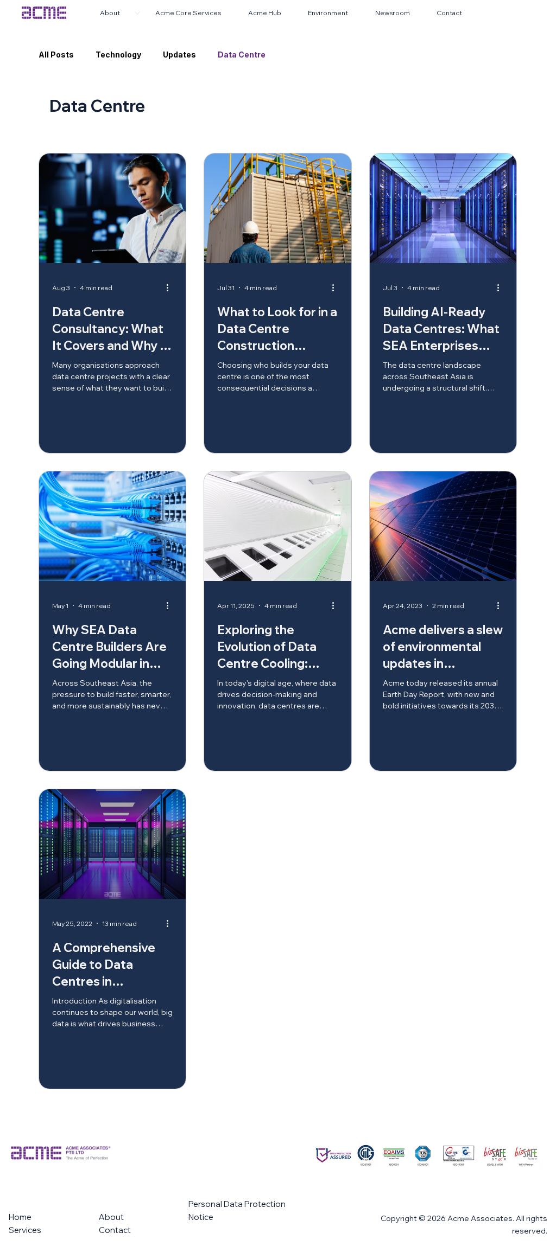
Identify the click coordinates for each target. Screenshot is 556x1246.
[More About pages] (137, 13)
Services (25, 1230)
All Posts (56, 54)
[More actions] (171, 287)
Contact (115, 1230)
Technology (118, 54)
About (111, 1217)
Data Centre (242, 54)
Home (20, 1217)
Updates (179, 54)
